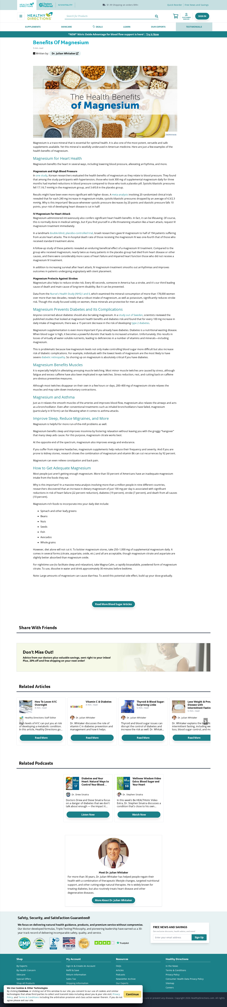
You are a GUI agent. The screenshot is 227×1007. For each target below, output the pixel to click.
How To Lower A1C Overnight (46, 703)
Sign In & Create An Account (80, 965)
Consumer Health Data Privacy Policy (185, 978)
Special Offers (24, 978)
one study (41, 175)
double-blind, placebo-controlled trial (71, 233)
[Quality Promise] (84, 943)
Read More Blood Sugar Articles (113, 604)
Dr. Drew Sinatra (80, 794)
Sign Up (199, 937)
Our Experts (122, 983)
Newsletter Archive (126, 978)
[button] (202, 16)
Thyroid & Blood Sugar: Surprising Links (150, 703)
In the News (172, 965)
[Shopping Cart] (175, 16)
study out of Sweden (131, 315)
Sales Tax (71, 978)
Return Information (76, 974)
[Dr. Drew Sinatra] (68, 794)
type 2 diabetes (140, 323)
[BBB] (54, 943)
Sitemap (170, 983)
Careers (170, 987)
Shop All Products (26, 983)
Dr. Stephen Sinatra (133, 794)
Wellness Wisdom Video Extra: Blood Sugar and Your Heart (146, 781)
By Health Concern (26, 970)
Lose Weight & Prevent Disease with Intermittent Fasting (201, 704)
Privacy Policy (172, 974)
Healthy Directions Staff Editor (40, 717)
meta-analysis (120, 194)
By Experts (22, 965)
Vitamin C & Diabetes (98, 701)
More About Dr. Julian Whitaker (113, 900)
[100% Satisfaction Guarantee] (39, 943)
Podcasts (120, 974)
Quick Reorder (174, 4)
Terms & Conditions (29, 997)
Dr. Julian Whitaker (85, 717)
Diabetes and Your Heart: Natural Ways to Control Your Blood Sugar (95, 781)
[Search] (157, 16)
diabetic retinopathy (53, 357)
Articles (120, 970)
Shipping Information (77, 983)
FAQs (118, 965)
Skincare (21, 974)
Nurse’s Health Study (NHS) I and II (70, 293)
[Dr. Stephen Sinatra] (119, 794)
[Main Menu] (21, 16)
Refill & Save (72, 970)
